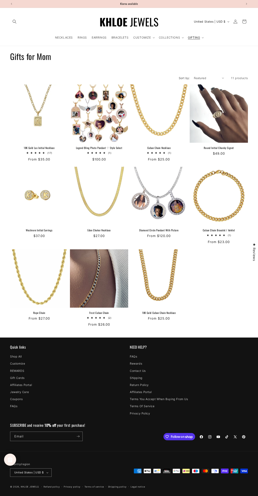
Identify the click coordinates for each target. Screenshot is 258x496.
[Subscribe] (78, 436)
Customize (17, 363)
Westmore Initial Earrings (39, 230)
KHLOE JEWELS (30, 486)
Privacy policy (72, 486)
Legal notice (138, 486)
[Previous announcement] (11, 4)
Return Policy (139, 385)
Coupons (16, 399)
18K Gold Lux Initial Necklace (39, 148)
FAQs (13, 406)
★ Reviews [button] (254, 252)
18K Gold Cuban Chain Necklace (159, 313)
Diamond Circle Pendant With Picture (159, 230)
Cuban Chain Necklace (159, 148)
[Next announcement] (246, 4)
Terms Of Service (142, 406)
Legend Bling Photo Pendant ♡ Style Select (99, 148)
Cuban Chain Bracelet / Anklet (219, 230)
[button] (14, 21)
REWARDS (17, 370)
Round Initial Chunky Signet (219, 148)
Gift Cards (17, 378)
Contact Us (138, 370)
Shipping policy (117, 486)
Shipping (136, 378)
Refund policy (52, 486)
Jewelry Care (19, 392)
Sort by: (184, 78)
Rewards (136, 363)
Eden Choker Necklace (99, 230)
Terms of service (94, 486)
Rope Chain (39, 313)
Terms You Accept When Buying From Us (159, 399)
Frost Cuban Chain (99, 313)
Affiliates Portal (21, 385)
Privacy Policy (140, 413)
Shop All (16, 356)
